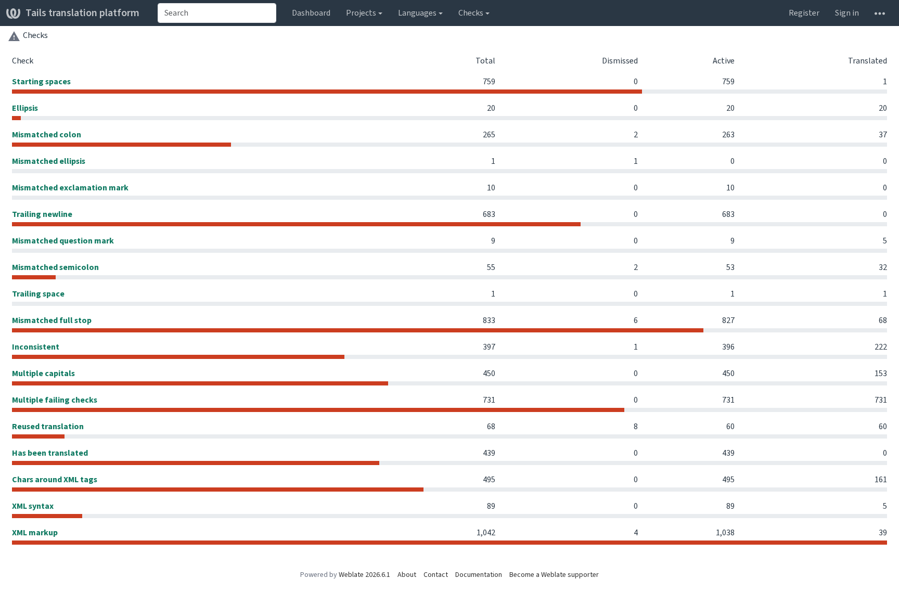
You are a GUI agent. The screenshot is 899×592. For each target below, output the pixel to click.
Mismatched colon (46, 134)
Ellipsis (25, 107)
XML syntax (33, 505)
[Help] (880, 13)
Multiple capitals (43, 373)
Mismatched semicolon (55, 267)
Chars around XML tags (54, 479)
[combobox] (217, 13)
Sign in (847, 12)
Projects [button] (361, 12)
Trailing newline (42, 214)
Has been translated (50, 452)
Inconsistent (35, 346)
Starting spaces (41, 81)
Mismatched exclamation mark (70, 187)
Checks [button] (470, 12)
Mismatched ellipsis (48, 161)
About (406, 575)
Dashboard (311, 12)
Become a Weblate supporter (554, 575)
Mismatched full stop (52, 320)
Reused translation (48, 426)
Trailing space (38, 293)
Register (804, 12)
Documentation (478, 575)
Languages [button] (417, 12)
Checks (35, 35)
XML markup (35, 532)
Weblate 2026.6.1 (364, 575)
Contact (435, 575)
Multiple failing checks (54, 399)
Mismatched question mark (63, 240)
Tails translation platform (82, 13)
